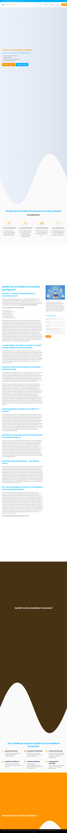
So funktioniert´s (33, 215)
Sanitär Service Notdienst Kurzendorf (17, 50)
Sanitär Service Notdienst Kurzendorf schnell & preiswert (33, 211)
